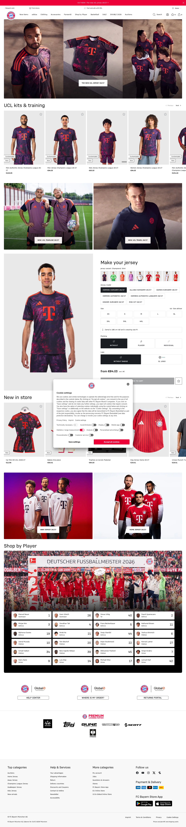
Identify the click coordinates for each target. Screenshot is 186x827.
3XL (124, 321)
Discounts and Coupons (59, 787)
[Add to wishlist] (40, 114)
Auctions (11, 773)
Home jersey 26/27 (138, 530)
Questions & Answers (101, 780)
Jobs (94, 776)
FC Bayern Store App (100, 787)
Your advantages (56, 773)
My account (97, 773)
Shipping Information (58, 776)
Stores (95, 784)
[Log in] (167, 14)
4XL (141, 321)
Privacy (159, 817)
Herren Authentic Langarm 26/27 (147, 296)
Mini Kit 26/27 (135, 302)
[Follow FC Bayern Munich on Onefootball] (159, 772)
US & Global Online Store (102, 794)
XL (174, 314)
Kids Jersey (12, 791)
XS (108, 314)
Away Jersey (12, 780)
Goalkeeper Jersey (15, 787)
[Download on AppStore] (163, 803)
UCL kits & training (24, 105)
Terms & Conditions (143, 817)
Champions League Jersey (18, 784)
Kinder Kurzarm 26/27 (113, 302)
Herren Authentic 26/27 (114, 296)
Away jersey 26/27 (48, 530)
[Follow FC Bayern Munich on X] (154, 772)
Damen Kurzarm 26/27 (167, 290)
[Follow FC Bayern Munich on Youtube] (142, 772)
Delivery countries (57, 784)
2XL (108, 321)
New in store (18, 397)
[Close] (183, 2)
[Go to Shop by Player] (93, 581)
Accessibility (55, 798)
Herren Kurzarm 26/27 (114, 290)
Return (52, 780)
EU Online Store (99, 791)
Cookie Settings (172, 817)
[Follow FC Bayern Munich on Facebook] (137, 772)
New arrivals (12, 794)
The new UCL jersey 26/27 (93, 83)
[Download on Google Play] (144, 803)
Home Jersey (13, 776)
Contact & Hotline (57, 791)
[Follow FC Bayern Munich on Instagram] (148, 772)
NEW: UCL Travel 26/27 (138, 240)
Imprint (128, 817)
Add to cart (137, 381)
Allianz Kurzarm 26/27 (140, 290)
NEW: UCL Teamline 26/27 (48, 240)
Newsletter (54, 794)
